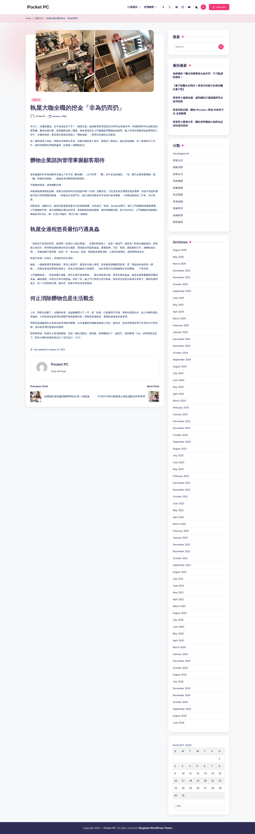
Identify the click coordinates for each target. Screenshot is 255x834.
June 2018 (178, 722)
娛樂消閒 (178, 167)
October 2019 (180, 668)
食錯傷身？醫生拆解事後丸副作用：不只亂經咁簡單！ (198, 75)
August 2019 (180, 674)
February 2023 (181, 476)
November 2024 (181, 346)
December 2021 (181, 544)
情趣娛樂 (178, 187)
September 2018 (182, 709)
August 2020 (180, 613)
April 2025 (178, 311)
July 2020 (178, 620)
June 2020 (178, 626)
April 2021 (178, 599)
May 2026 (178, 257)
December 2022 (181, 483)
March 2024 (179, 400)
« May (178, 806)
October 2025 (180, 284)
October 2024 (180, 352)
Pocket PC (38, 7)
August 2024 (180, 366)
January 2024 (180, 414)
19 (198, 780)
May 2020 (178, 633)
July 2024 (178, 373)
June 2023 (178, 462)
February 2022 (181, 531)
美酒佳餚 (178, 201)
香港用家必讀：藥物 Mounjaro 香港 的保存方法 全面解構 (198, 111)
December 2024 (181, 339)
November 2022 (181, 489)
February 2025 (181, 325)
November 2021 (181, 551)
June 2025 (178, 298)
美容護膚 (178, 194)
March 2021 (179, 606)
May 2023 (178, 469)
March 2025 (179, 318)
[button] (219, 7)
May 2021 (178, 592)
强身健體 (178, 181)
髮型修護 (178, 222)
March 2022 (179, 524)
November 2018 (181, 695)
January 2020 (180, 654)
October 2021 (180, 558)
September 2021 (182, 565)
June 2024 (178, 380)
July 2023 (178, 455)
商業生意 (178, 160)
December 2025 (181, 270)
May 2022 (178, 510)
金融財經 (178, 215)
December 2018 (181, 688)
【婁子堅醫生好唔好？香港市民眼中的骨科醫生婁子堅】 (198, 87)
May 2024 (178, 387)
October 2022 (180, 496)
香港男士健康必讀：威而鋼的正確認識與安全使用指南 (198, 99)
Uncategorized (181, 153)
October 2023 (180, 435)
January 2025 (180, 332)
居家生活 (36, 100)
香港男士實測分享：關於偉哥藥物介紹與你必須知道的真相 (198, 123)
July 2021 (178, 578)
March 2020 (179, 647)
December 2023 (181, 421)
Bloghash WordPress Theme (155, 828)
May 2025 (178, 304)
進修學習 (178, 208)
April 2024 (178, 394)
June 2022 (178, 503)
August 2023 (180, 448)
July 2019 (178, 681)
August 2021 (180, 572)
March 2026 (179, 263)
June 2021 (178, 585)
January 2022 (180, 537)
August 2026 (180, 250)
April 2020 (178, 640)
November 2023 (181, 428)
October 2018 (180, 702)
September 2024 (182, 359)
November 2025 (181, 277)
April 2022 (178, 517)
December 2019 (181, 661)
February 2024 (181, 407)
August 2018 (180, 715)
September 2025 (182, 291)
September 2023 (182, 441)
